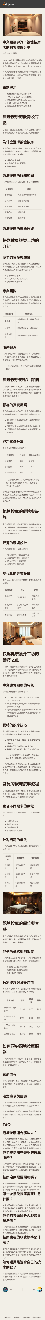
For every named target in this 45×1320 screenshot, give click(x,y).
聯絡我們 (17, 1317)
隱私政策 (26, 1317)
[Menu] (41, 4)
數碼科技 (15, 53)
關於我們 (7, 1317)
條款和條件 (37, 1317)
